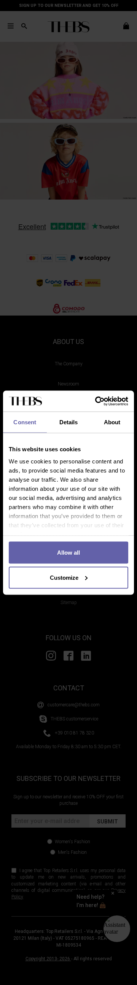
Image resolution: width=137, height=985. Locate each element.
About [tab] (112, 422)
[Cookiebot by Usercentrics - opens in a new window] (96, 401)
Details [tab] (68, 422)
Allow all (68, 552)
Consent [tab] (24, 422)
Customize (64, 577)
